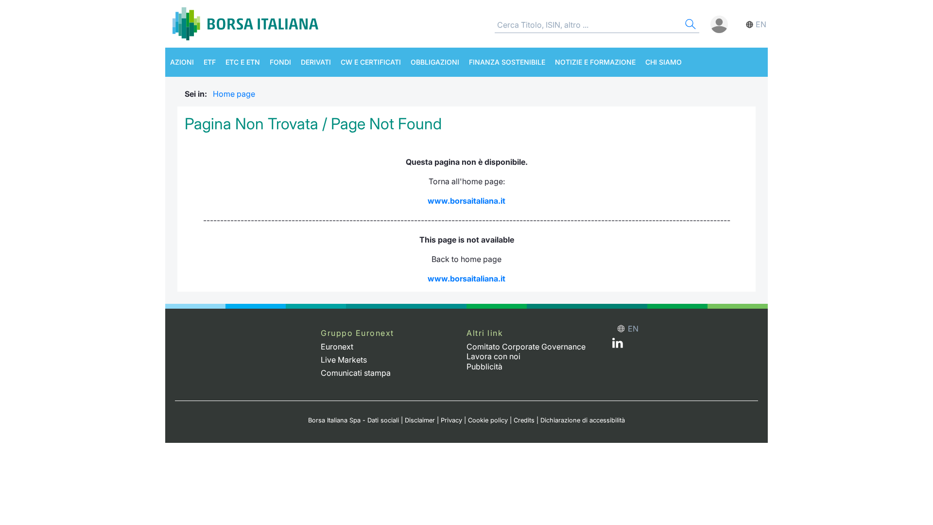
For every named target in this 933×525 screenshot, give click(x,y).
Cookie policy (488, 420)
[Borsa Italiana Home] (245, 23)
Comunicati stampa (356, 373)
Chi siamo (663, 62)
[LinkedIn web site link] (617, 345)
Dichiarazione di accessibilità (582, 420)
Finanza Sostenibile (507, 62)
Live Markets (344, 360)
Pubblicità (484, 366)
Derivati (316, 62)
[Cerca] (689, 25)
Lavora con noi (493, 356)
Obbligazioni (435, 62)
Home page (234, 94)
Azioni (182, 62)
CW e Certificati (371, 62)
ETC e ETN (242, 62)
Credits (524, 420)
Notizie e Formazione (595, 62)
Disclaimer (420, 420)
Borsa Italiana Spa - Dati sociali (353, 420)
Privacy (451, 420)
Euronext (337, 346)
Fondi (280, 62)
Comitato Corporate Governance (526, 346)
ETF (210, 62)
